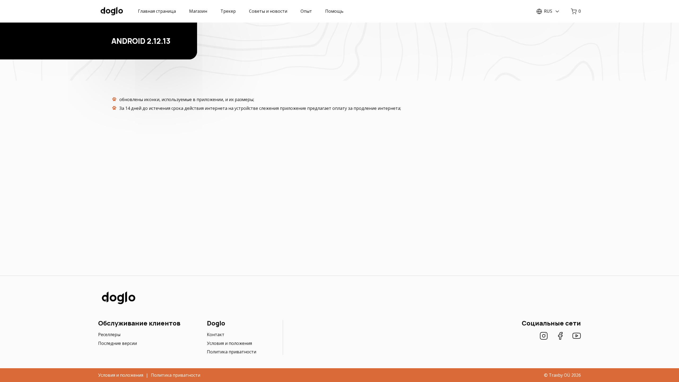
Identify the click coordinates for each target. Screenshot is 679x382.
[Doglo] (118, 304)
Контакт (215, 334)
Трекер (228, 11)
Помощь (334, 11)
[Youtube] (576, 336)
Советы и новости (268, 11)
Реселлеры (109, 334)
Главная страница (157, 11)
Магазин (198, 11)
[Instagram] (543, 336)
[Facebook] (560, 336)
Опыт (306, 11)
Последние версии (117, 343)
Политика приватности (231, 352)
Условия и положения (229, 343)
